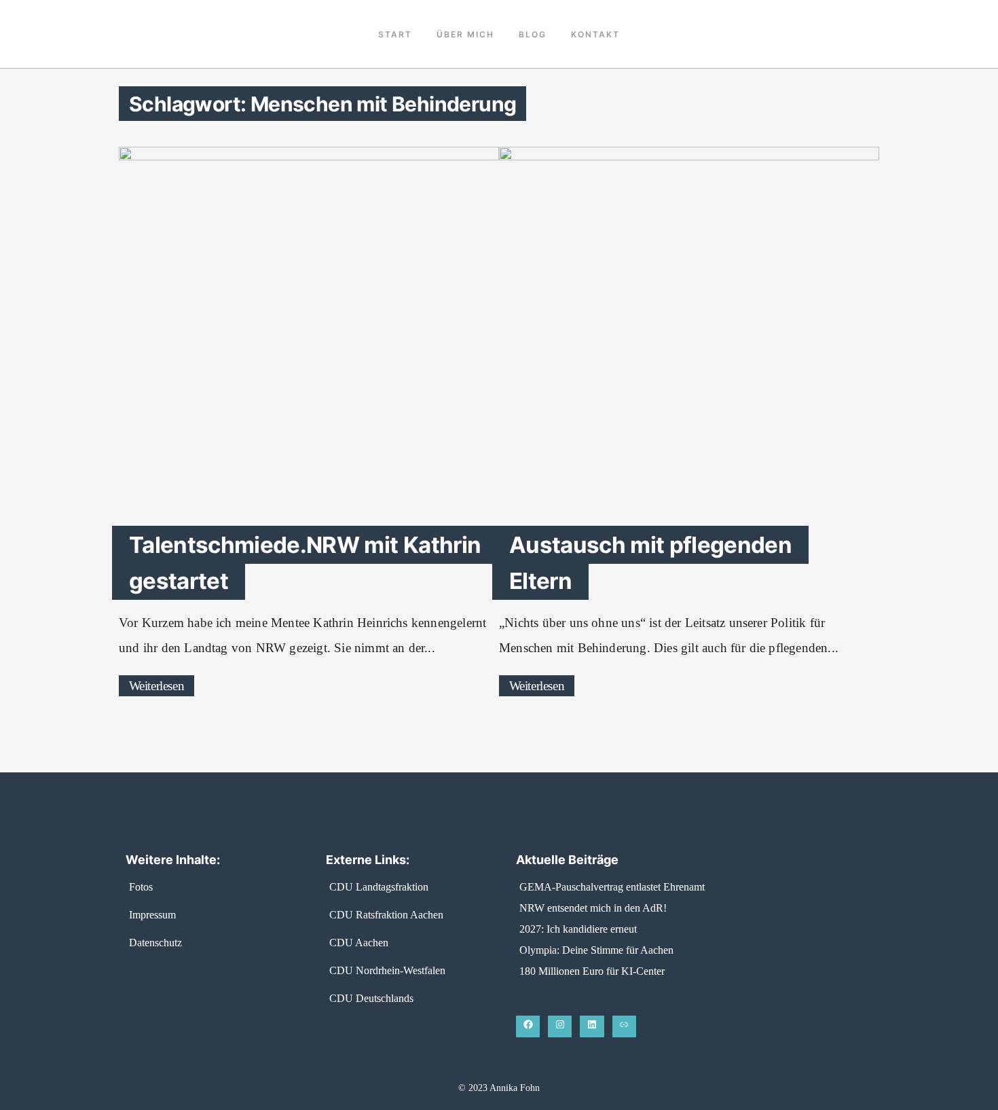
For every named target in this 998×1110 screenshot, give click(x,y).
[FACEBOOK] (528, 1026)
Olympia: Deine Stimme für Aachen (596, 950)
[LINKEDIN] (592, 1026)
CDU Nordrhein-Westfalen (387, 970)
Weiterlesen (157, 686)
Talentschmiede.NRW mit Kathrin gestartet (305, 562)
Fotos (141, 887)
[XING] (624, 1026)
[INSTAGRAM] (560, 1026)
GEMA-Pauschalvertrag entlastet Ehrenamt (612, 887)
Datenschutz (155, 942)
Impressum (152, 914)
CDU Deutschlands (371, 998)
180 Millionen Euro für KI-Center (592, 971)
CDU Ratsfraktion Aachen (386, 914)
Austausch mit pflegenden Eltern (650, 562)
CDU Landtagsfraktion (378, 887)
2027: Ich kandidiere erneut (578, 929)
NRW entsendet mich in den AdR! (593, 908)
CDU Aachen (358, 942)
